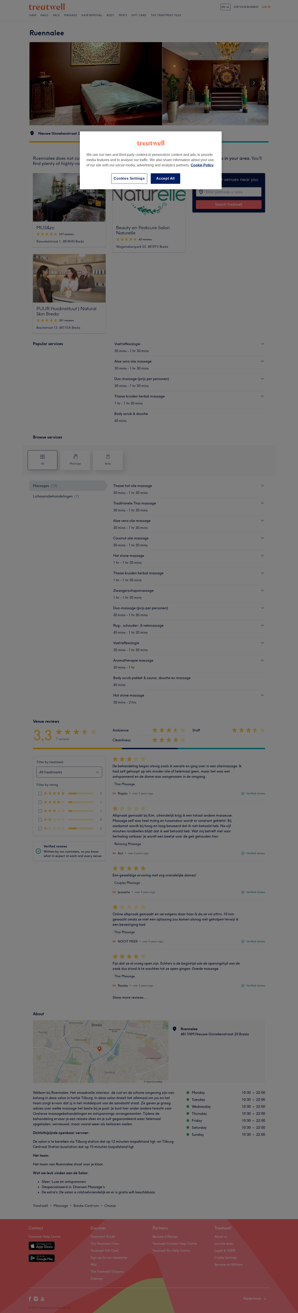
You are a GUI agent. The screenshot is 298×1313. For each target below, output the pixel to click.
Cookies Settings (129, 178)
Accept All (165, 178)
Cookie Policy (202, 165)
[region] (151, 160)
